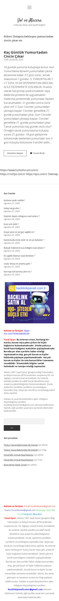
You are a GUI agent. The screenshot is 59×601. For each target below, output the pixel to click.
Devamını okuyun (17, 154)
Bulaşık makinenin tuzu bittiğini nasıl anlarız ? (24, 247)
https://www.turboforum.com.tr (19, 170)
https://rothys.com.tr (12, 174)
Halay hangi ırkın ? (12, 208)
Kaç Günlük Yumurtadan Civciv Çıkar (26, 54)
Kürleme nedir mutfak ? (14, 200)
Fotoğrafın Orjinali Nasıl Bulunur (18, 455)
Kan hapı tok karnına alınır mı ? (18, 271)
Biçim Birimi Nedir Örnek (15, 464)
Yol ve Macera (29, 20)
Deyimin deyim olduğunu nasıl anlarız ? (22, 216)
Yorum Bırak (39, 153)
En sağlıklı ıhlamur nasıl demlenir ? (19, 255)
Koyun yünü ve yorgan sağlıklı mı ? (19, 232)
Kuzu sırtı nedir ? (11, 224)
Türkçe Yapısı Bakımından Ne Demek (21, 445)
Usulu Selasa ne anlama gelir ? (17, 263)
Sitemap (53, 174)
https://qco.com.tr (36, 174)
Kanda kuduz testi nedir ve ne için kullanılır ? (24, 240)
